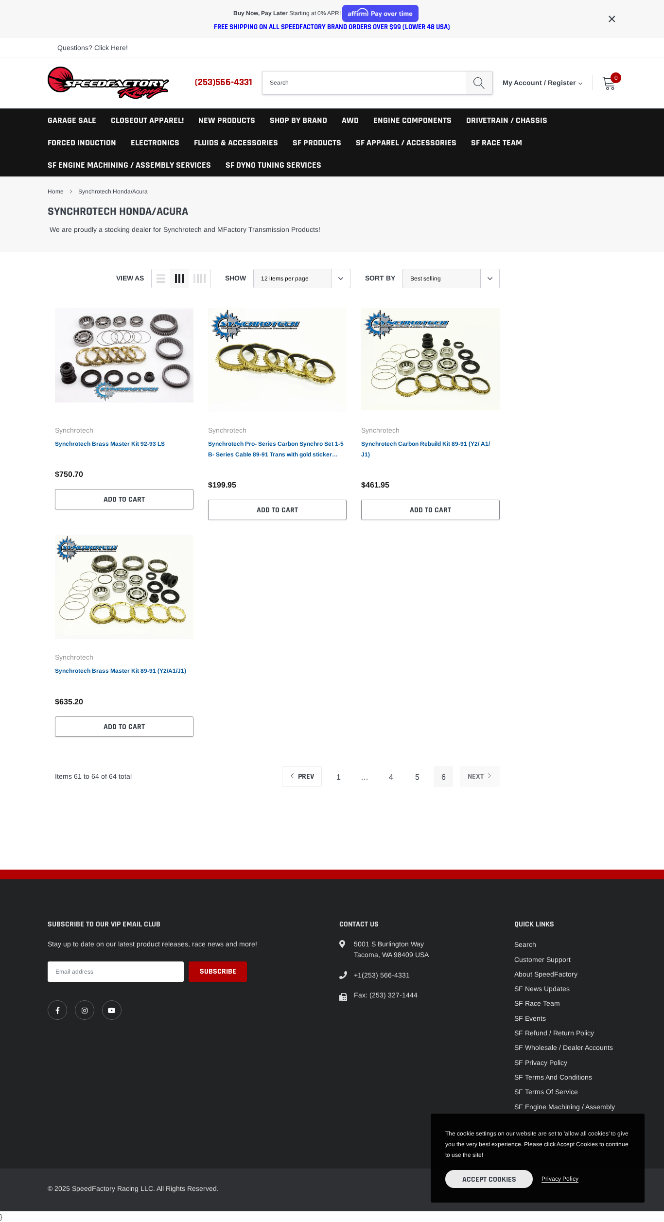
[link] (124, 362)
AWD (350, 120)
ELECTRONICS (155, 142)
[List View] (161, 278)
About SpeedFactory (545, 974)
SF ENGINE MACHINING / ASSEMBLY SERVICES (129, 165)
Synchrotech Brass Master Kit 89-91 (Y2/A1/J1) (120, 670)
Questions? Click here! (92, 48)
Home (56, 191)
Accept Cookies (489, 1179)
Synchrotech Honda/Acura (113, 191)
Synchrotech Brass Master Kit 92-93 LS (110, 443)
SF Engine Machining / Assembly (564, 1107)
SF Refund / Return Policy (554, 1033)
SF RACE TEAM (496, 142)
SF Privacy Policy (540, 1062)
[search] (479, 82)
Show (235, 278)
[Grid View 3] (179, 278)
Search (525, 944)
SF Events (530, 1018)
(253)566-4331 (223, 82)
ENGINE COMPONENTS (412, 120)
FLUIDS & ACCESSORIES (236, 142)
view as (130, 278)
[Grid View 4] (199, 278)
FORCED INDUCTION (82, 142)
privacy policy (560, 1178)
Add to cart (124, 499)
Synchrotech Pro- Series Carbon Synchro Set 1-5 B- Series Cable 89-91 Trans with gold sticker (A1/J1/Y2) (276, 450)
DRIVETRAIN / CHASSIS (506, 120)
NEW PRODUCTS (226, 120)
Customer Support (542, 959)
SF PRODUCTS (317, 142)
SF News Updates (542, 989)
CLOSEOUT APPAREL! (147, 120)
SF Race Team (537, 1003)
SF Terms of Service (546, 1092)
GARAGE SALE (72, 120)
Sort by (380, 278)
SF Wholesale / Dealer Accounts (563, 1047)
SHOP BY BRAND (298, 120)
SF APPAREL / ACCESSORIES (406, 142)
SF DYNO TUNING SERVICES (273, 165)
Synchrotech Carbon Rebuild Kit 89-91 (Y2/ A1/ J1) (425, 449)
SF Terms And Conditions (553, 1077)
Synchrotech (74, 430)
